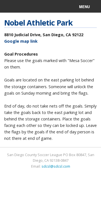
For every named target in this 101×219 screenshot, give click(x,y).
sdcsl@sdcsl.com (56, 166)
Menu (84, 6)
